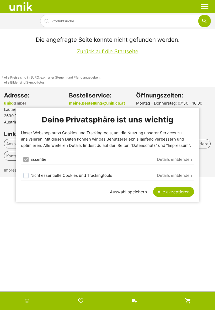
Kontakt (13, 155)
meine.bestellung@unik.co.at (97, 103)
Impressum (14, 170)
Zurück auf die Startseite (107, 51)
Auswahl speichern (128, 191)
